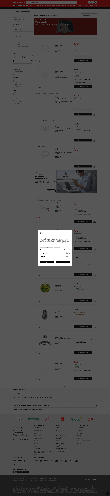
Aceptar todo (63, 262)
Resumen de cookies (57, 247)
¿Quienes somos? (50, 247)
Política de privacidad (43, 247)
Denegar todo (47, 262)
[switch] (66, 253)
